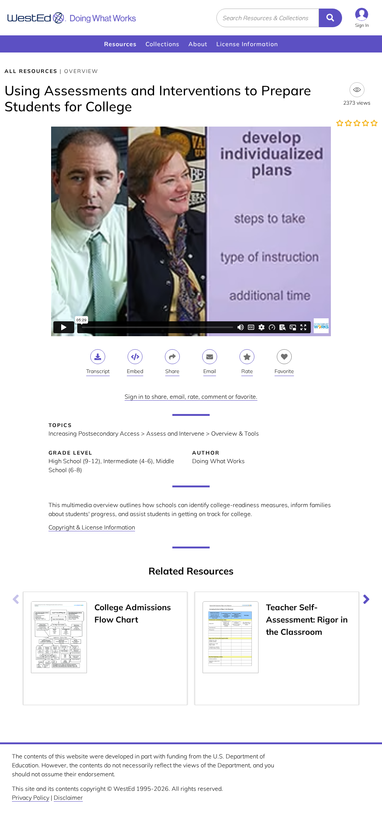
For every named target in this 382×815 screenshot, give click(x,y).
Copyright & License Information (91, 527)
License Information (247, 44)
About (197, 44)
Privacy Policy (30, 797)
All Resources (30, 71)
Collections (162, 44)
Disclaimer (68, 797)
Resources (120, 44)
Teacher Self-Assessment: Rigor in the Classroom (307, 619)
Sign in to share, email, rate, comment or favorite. (191, 396)
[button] (362, 18)
